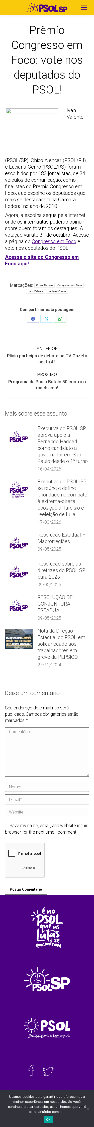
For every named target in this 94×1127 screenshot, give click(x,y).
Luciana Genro (57, 291)
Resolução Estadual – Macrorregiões (62, 538)
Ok (48, 1119)
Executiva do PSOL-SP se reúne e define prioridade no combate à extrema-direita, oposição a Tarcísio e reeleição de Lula (62, 498)
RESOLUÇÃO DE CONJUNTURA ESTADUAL (55, 603)
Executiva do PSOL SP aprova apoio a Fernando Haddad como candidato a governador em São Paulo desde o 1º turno (63, 444)
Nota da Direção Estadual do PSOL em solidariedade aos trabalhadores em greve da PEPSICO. (61, 644)
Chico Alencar (44, 285)
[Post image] (19, 436)
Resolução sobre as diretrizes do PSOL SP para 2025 (61, 570)
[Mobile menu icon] (84, 8)
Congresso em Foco (54, 241)
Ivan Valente (35, 291)
